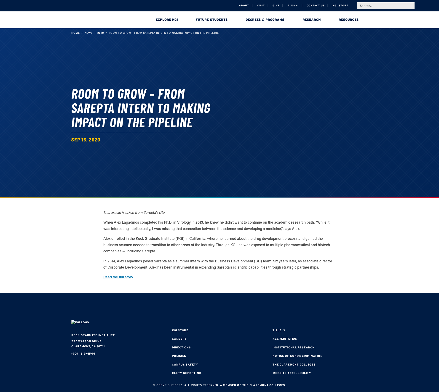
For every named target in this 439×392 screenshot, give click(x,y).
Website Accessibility (292, 372)
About (244, 5)
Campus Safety (185, 364)
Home (75, 32)
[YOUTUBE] (247, 307)
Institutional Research (294, 347)
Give (276, 5)
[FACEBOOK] (192, 307)
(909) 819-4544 (83, 353)
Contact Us (316, 5)
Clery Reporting (186, 372)
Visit (261, 5)
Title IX (279, 330)
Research (311, 19)
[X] (219, 307)
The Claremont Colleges (294, 364)
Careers (179, 338)
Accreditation (285, 338)
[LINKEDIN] (233, 307)
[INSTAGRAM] (205, 307)
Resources (349, 19)
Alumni (293, 5)
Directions (181, 347)
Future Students (212, 19)
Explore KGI (167, 19)
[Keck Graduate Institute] (103, 20)
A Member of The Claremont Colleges (252, 385)
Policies (179, 355)
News (89, 32)
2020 (100, 32)
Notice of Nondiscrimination (297, 355)
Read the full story (118, 276)
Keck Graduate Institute (93, 335)
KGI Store (340, 5)
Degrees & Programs (265, 19)
